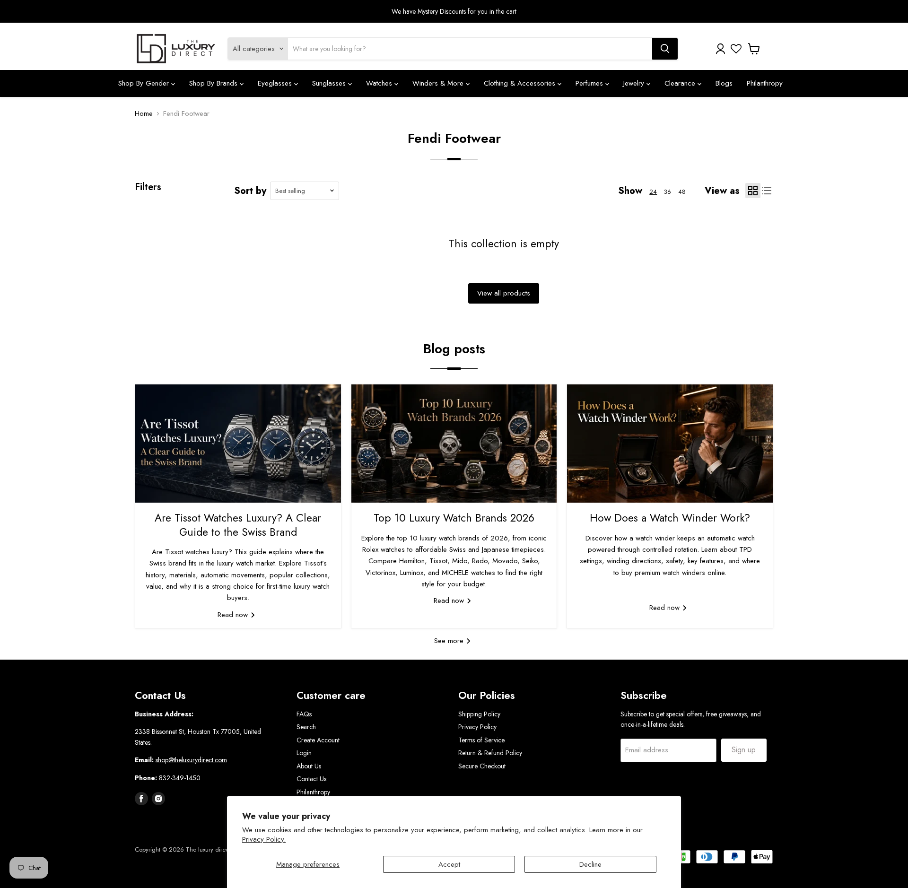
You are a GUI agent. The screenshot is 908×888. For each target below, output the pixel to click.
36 (667, 191)
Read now (234, 614)
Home (144, 114)
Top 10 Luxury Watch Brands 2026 (454, 517)
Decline (590, 864)
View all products (503, 293)
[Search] (665, 49)
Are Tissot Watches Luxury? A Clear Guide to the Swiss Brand (238, 524)
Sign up (744, 749)
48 (682, 191)
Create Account (318, 740)
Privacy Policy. (264, 839)
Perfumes (590, 83)
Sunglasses (330, 83)
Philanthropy (765, 83)
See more (450, 641)
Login (304, 752)
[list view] (767, 191)
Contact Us (311, 779)
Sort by (250, 190)
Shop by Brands (214, 83)
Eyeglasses (276, 83)
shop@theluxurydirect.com (191, 760)
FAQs (304, 714)
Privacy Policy (477, 726)
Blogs (724, 83)
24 (653, 191)
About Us (309, 766)
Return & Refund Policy (490, 752)
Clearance (681, 83)
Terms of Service (481, 740)
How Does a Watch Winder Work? (670, 517)
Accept (449, 864)
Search (306, 726)
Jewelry (634, 83)
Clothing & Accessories (521, 83)
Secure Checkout (482, 766)
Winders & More (439, 83)
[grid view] (752, 190)
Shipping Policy (479, 714)
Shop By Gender (144, 83)
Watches (380, 83)
